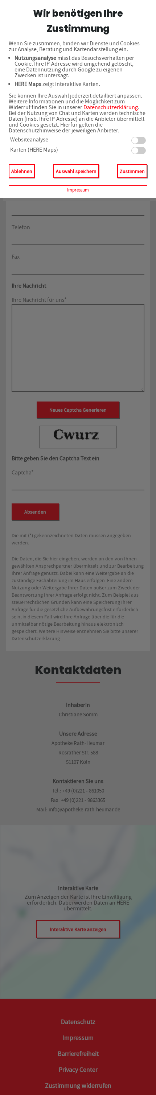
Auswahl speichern (76, 171)
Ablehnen (21, 171)
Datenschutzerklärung (110, 107)
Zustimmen (132, 171)
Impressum (78, 190)
